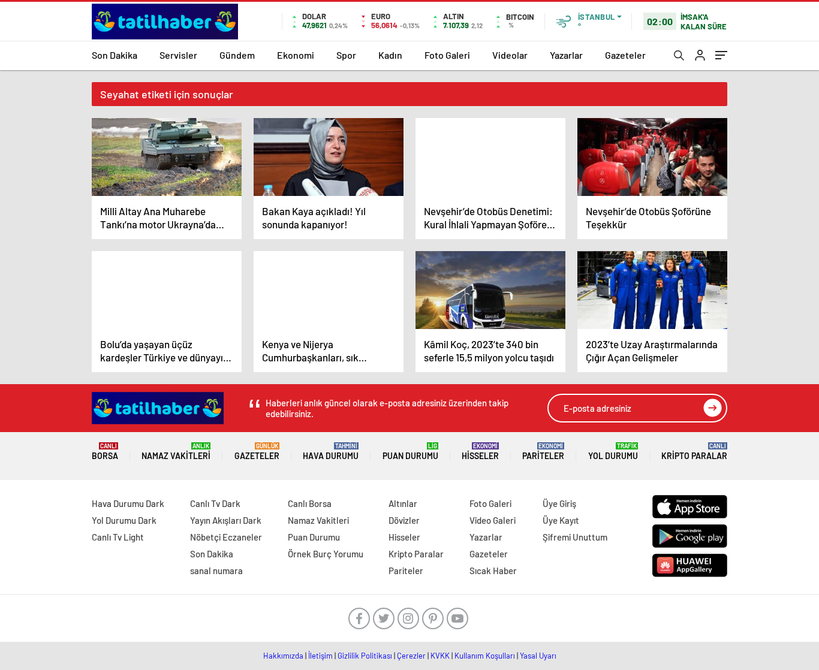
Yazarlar (566, 55)
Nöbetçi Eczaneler (226, 537)
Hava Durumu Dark (128, 503)
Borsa (105, 451)
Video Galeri (492, 520)
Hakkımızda (283, 655)
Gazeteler (625, 55)
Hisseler (480, 451)
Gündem (237, 55)
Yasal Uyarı (538, 655)
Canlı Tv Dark (215, 503)
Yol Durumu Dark (124, 520)
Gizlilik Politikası (365, 655)
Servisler (178, 55)
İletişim (320, 655)
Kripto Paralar (694, 451)
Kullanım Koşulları (484, 655)
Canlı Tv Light (118, 537)
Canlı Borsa (310, 503)
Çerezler (411, 655)
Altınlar (403, 503)
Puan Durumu (410, 451)
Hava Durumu (331, 451)
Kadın (390, 55)
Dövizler (404, 520)
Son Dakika (114, 55)
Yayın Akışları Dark (225, 520)
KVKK (440, 655)
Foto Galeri (447, 55)
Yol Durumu (613, 451)
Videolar (510, 55)
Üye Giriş (559, 503)
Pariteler (543, 451)
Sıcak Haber (493, 570)
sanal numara (216, 570)
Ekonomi (295, 55)
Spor (346, 55)
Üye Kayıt (561, 520)
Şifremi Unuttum (575, 537)
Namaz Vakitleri (175, 451)
